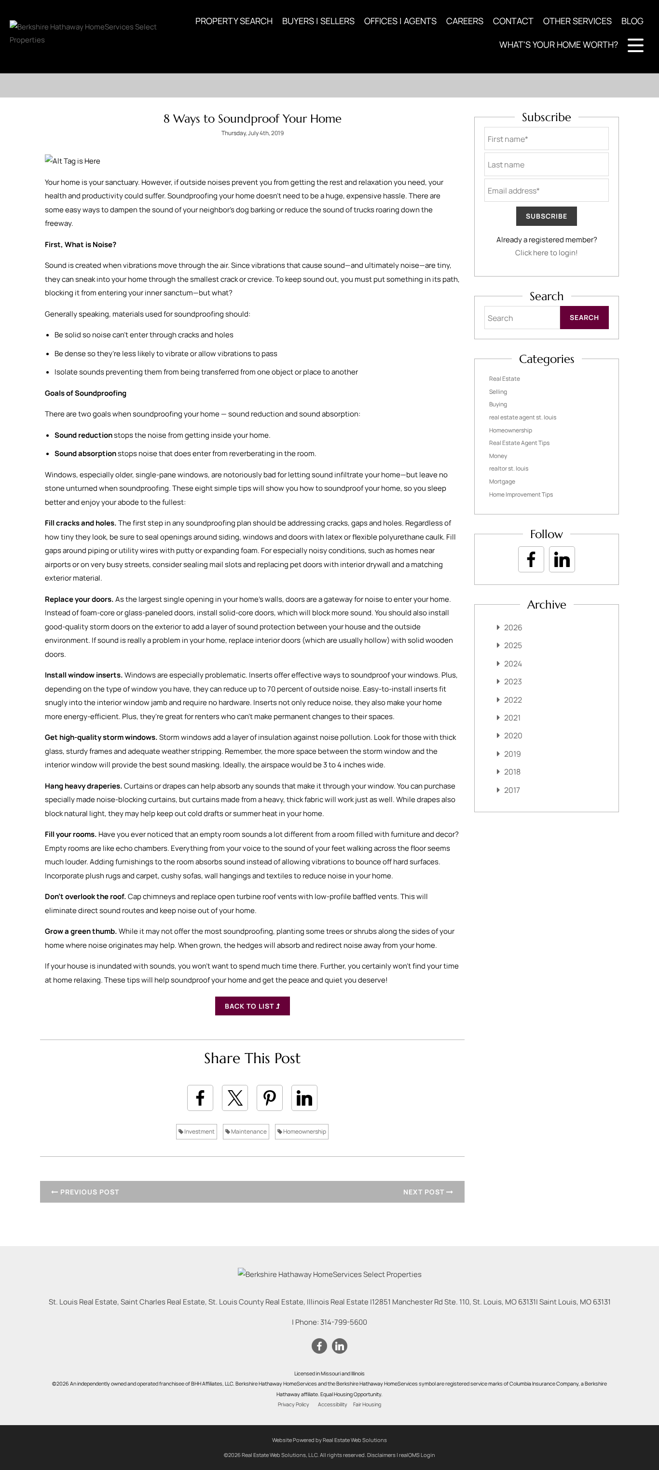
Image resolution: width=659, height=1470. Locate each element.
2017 (512, 790)
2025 (513, 645)
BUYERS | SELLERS (318, 21)
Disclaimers (381, 1454)
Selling (498, 392)
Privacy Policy (293, 1404)
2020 (513, 735)
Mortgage (502, 481)
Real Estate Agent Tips (519, 443)
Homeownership (304, 1131)
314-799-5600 (343, 1322)
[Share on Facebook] (200, 1098)
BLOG (632, 21)
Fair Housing (367, 1404)
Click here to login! (546, 253)
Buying (498, 404)
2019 (512, 754)
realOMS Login (417, 1454)
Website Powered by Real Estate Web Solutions (329, 1439)
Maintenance (248, 1131)
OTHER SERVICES (577, 21)
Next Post (424, 1191)
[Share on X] (235, 1098)
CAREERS (464, 21)
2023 (513, 681)
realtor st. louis (508, 468)
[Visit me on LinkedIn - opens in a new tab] (562, 559)
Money (498, 456)
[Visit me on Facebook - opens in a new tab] (531, 559)
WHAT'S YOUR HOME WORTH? (558, 44)
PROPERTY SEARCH (234, 21)
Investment (199, 1131)
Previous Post (88, 1191)
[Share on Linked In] (304, 1098)
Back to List (250, 1006)
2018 (512, 771)
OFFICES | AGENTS (400, 21)
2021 (512, 717)
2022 (513, 699)
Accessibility (332, 1404)
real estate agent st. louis (522, 417)
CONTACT (513, 21)
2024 (513, 663)
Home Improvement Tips (521, 494)
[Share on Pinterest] (270, 1098)
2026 (513, 627)
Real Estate (504, 378)
